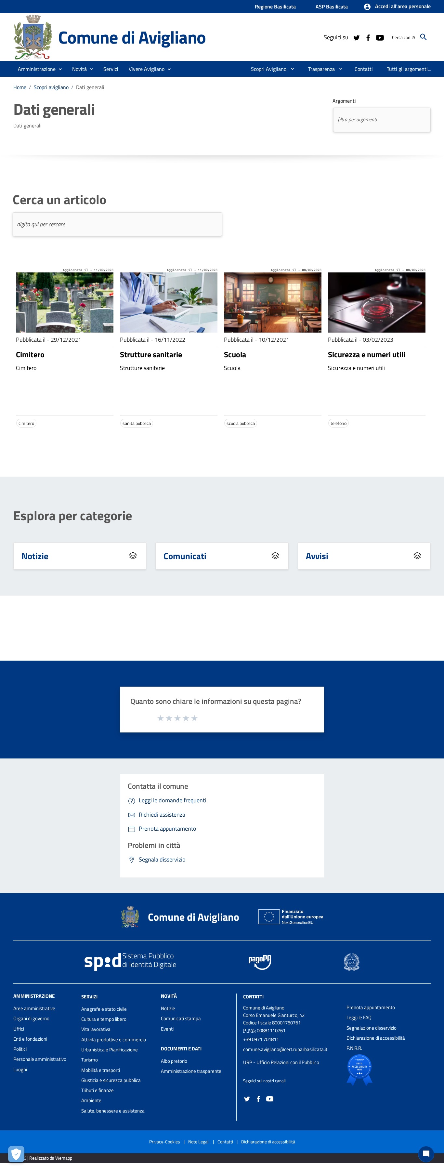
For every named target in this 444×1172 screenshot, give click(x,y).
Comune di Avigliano (132, 36)
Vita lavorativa (96, 1029)
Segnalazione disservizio (371, 1028)
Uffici (18, 1029)
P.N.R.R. (354, 1048)
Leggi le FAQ (359, 1017)
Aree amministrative (34, 1008)
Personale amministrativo (39, 1059)
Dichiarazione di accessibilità (375, 1038)
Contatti (253, 996)
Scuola (235, 354)
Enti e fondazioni (30, 1039)
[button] (397, 7)
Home (19, 87)
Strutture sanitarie (151, 354)
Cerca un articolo (59, 199)
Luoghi (20, 1069)
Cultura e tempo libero (103, 1019)
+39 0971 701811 (261, 1039)
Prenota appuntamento (370, 1007)
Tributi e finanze (97, 1090)
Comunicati (184, 555)
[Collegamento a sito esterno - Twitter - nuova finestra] (356, 37)
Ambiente (91, 1100)
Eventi (167, 1029)
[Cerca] (423, 37)
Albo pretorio (174, 1061)
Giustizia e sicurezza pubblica (111, 1080)
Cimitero (30, 354)
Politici (20, 1049)
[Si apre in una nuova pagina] (382, 1070)
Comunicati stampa (181, 1018)
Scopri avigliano (51, 87)
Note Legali (198, 1141)
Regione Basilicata (275, 6)
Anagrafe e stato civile (104, 1009)
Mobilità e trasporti (100, 1070)
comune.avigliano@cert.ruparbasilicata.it (285, 1049)
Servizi (89, 996)
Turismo (89, 1059)
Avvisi (317, 555)
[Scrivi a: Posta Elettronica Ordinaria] (291, 1056)
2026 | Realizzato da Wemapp (44, 1157)
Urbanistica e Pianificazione (109, 1049)
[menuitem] (266, 69)
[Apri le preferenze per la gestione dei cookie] (16, 1154)
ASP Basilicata (332, 6)
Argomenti (344, 101)
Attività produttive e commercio (113, 1039)
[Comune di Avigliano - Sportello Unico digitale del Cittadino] (32, 36)
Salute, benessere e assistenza (113, 1110)
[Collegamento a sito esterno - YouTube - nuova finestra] (380, 37)
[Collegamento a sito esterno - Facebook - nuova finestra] (368, 37)
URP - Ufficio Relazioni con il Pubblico (281, 1062)
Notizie (34, 555)
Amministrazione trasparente (191, 1071)
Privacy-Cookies (164, 1141)
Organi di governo (31, 1018)
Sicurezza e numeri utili (366, 354)
